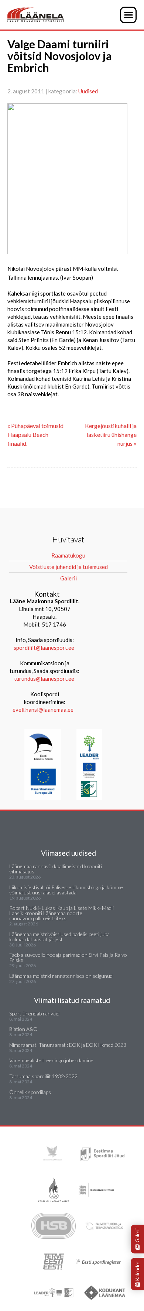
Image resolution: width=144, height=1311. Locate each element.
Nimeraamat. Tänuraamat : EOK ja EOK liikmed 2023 (67, 1045)
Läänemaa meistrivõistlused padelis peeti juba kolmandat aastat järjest (59, 936)
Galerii (137, 1235)
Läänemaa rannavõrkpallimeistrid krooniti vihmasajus (55, 868)
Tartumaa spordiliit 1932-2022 (43, 1076)
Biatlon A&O (23, 1029)
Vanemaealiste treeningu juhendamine (51, 1060)
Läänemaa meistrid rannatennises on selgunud (61, 976)
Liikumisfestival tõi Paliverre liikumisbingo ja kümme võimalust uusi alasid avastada (66, 890)
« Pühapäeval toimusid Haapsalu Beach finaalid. (35, 434)
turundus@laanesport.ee (44, 678)
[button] (128, 15)
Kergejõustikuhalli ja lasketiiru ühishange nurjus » (111, 434)
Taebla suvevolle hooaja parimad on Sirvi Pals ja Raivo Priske (68, 957)
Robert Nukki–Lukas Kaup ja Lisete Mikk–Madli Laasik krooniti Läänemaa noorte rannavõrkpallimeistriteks (61, 913)
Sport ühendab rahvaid (34, 1013)
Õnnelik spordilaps (30, 1092)
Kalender (137, 1271)
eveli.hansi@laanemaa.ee (43, 709)
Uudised (88, 91)
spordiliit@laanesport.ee (44, 647)
